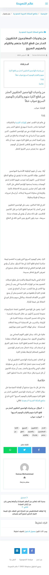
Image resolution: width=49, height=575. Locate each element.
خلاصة (41, 84)
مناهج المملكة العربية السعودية (31, 32)
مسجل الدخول (30, 531)
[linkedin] (17, 551)
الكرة (16, 428)
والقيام (25, 435)
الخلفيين (34, 428)
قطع (22, 431)
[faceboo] (32, 551)
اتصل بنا (13, 559)
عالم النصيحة (24, 3)
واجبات (34, 435)
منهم (43, 435)
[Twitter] (24, 551)
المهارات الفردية (20, 122)
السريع (24, 428)
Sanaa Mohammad (38, 55)
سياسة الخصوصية (26, 559)
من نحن (39, 559)
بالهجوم (31, 431)
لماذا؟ (42, 79)
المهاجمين (41, 431)
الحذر (43, 428)
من (15, 431)
